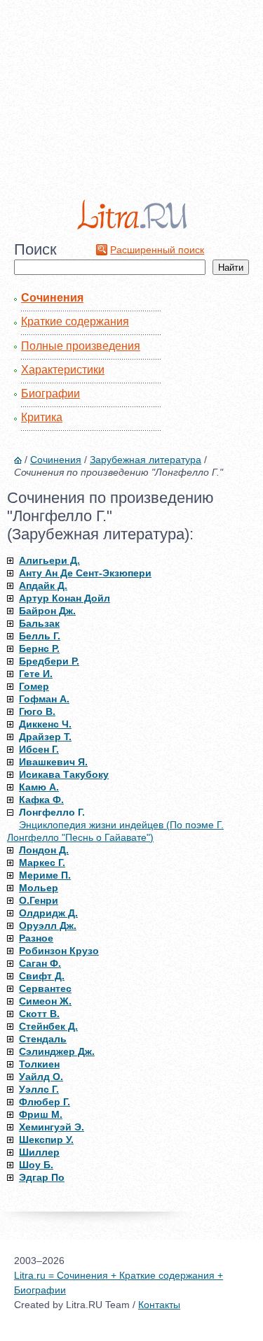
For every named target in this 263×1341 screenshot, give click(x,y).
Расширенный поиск (157, 249)
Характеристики (62, 370)
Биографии (50, 393)
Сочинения (52, 298)
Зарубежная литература (145, 459)
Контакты (159, 1304)
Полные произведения (80, 346)
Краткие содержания (75, 321)
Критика (41, 417)
